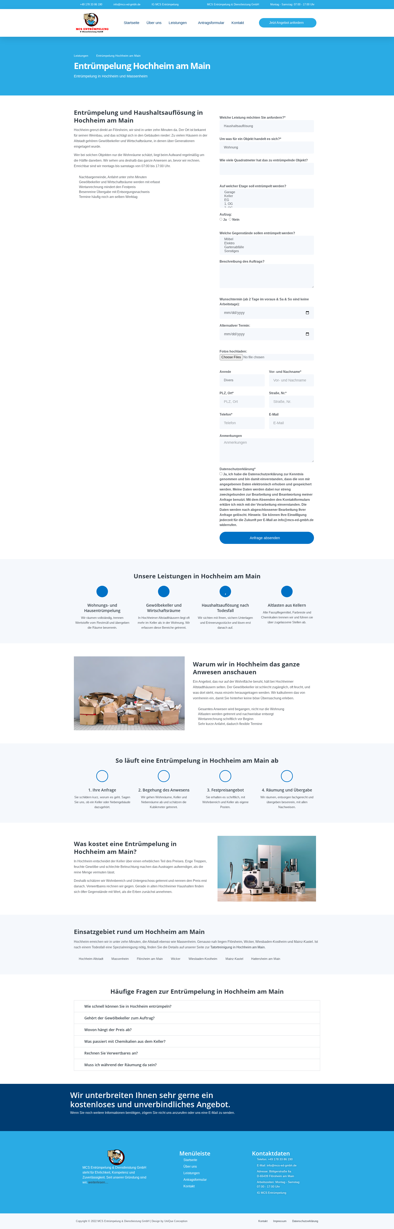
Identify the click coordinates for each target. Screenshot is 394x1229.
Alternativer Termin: (235, 325)
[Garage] (267, 192)
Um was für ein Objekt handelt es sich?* (250, 139)
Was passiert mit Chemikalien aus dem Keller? (124, 1041)
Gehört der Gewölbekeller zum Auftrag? (119, 1017)
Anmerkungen (231, 436)
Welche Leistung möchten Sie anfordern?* (252, 117)
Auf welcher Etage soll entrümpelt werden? (253, 186)
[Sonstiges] (267, 251)
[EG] (267, 200)
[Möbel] (267, 239)
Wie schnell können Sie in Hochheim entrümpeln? (127, 1006)
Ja (225, 219)
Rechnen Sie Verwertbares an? (111, 1053)
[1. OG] (267, 204)
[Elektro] (267, 243)
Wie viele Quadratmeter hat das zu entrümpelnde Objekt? (264, 160)
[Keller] (267, 196)
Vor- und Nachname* (285, 371)
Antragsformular (211, 23)
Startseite (131, 23)
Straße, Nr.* (277, 393)
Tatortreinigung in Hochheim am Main (237, 947)
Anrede (225, 371)
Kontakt (237, 23)
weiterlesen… (98, 1182)
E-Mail (273, 414)
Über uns (154, 23)
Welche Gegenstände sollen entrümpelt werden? (257, 233)
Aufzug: (226, 214)
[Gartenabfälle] (267, 247)
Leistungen (178, 23)
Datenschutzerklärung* (237, 469)
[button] (197, 1006)
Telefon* (226, 414)
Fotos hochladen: (233, 351)
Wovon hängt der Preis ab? (108, 1029)
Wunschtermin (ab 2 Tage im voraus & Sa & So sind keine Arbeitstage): (264, 301)
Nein (235, 219)
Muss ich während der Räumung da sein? (120, 1064)
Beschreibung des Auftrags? (242, 261)
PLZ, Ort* (227, 393)
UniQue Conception (175, 1221)
